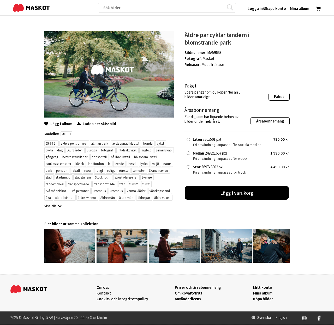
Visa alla (50, 206)
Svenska (264, 317)
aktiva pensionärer (74, 143)
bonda (148, 143)
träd (122, 184)
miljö (155, 164)
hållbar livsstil (120, 157)
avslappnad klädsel (125, 143)
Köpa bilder (263, 299)
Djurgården (74, 150)
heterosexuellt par (74, 157)
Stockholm (102, 177)
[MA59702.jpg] (69, 261)
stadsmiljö (63, 177)
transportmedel (79, 184)
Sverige (147, 177)
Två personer (79, 191)
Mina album (262, 293)
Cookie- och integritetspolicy (122, 298)
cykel (160, 143)
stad (49, 177)
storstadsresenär (126, 177)
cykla (49, 150)
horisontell (99, 157)
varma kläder (136, 191)
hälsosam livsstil (145, 157)
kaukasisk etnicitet (58, 164)
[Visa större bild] (109, 116)
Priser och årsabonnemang (198, 287)
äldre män (126, 197)
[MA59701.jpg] (122, 261)
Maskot (208, 58)
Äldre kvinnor (64, 197)
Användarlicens (188, 299)
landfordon (96, 164)
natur (167, 164)
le (109, 164)
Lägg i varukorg (237, 192)
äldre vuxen (162, 197)
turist (146, 184)
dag (60, 150)
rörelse (123, 170)
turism (133, 184)
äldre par (144, 197)
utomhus (116, 191)
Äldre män (107, 197)
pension (61, 170)
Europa (92, 150)
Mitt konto (262, 287)
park (49, 170)
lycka (144, 164)
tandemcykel (55, 184)
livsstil (132, 164)
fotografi (107, 150)
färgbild (146, 150)
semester (139, 170)
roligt (99, 170)
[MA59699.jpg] (226, 261)
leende (119, 164)
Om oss (103, 287)
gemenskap (164, 150)
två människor (56, 191)
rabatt (75, 170)
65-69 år (51, 143)
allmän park (99, 143)
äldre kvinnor (87, 197)
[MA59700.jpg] (174, 261)
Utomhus (99, 191)
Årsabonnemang (270, 121)
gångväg (52, 157)
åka (48, 197)
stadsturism (83, 177)
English (281, 317)
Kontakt (104, 293)
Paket (279, 96)
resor (87, 170)
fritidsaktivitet (127, 150)
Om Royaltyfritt (188, 293)
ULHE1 (66, 134)
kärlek (79, 164)
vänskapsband (160, 191)
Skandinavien (158, 170)
